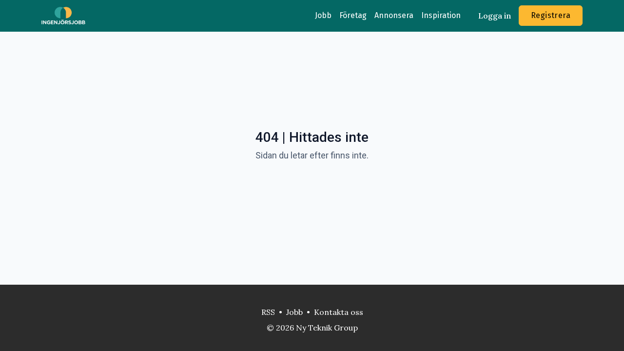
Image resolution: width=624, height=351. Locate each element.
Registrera (550, 15)
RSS (268, 312)
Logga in (494, 15)
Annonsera (393, 15)
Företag (353, 15)
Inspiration (441, 15)
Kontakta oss (338, 312)
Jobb (323, 15)
